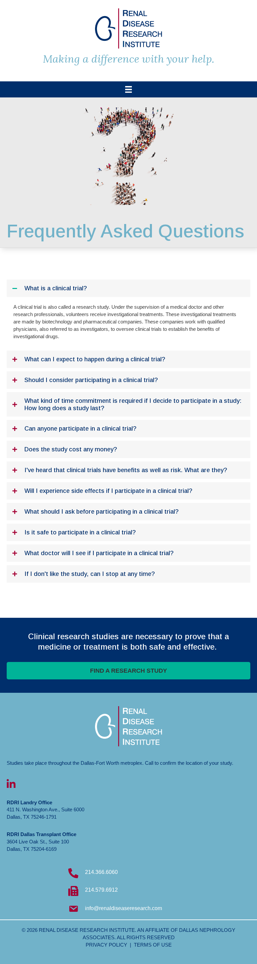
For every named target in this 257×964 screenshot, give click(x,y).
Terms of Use (153, 945)
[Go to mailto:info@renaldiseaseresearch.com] (128, 910)
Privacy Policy (106, 945)
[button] (128, 288)
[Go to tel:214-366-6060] (128, 873)
